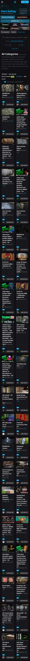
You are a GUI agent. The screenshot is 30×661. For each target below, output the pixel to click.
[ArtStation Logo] (15, 2)
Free (25, 76)
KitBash (13, 32)
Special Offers (8, 76)
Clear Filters (15, 48)
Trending (4, 74)
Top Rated (19, 76)
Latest (4, 79)
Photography (5, 32)
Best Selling (12, 74)
